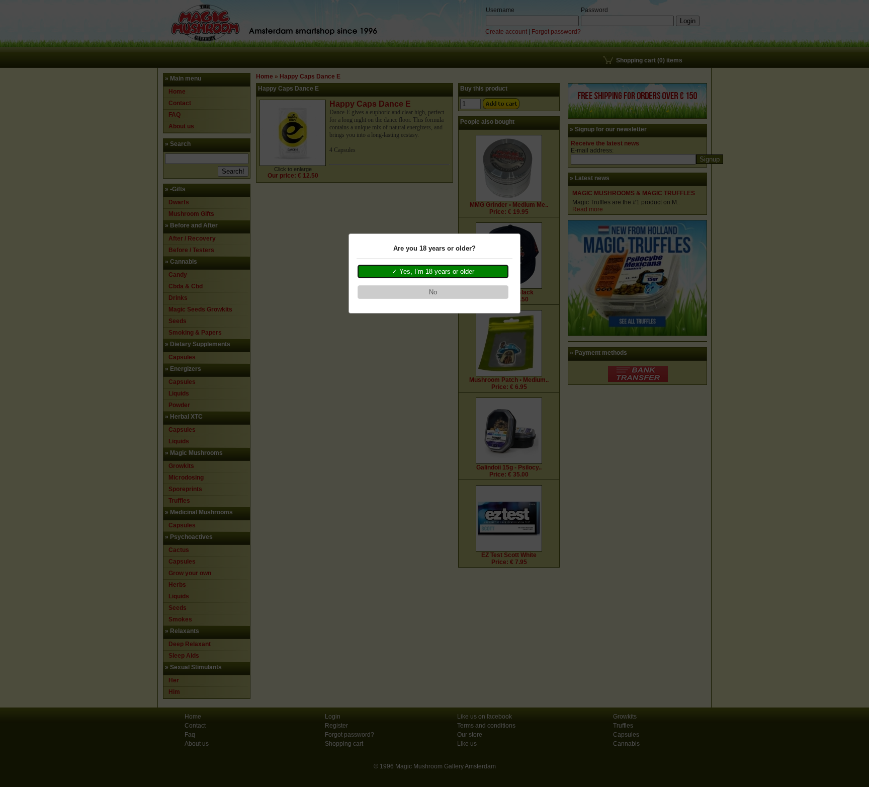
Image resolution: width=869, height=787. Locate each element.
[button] (433, 272)
